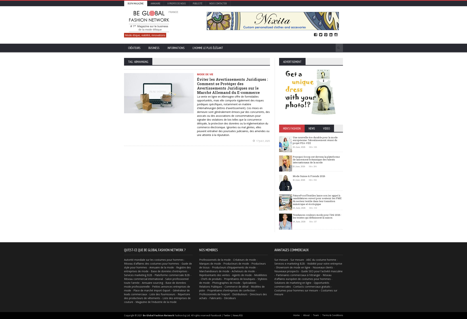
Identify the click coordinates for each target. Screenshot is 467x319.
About (306, 315)
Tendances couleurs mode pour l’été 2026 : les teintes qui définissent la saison (317, 216)
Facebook (315, 35)
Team (316, 315)
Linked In (331, 35)
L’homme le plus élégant (208, 48)
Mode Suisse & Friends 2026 (309, 176)
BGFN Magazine (136, 3)
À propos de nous (176, 3)
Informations (176, 48)
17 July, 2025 (263, 141)
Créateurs (134, 48)
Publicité (197, 3)
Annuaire (155, 3)
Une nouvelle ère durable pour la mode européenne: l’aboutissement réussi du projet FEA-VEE (315, 140)
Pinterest (325, 35)
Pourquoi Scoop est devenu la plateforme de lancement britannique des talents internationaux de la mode (316, 159)
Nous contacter (218, 3)
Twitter (320, 35)
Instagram (336, 35)
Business (153, 48)
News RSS (238, 315)
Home (296, 315)
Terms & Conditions (332, 315)
